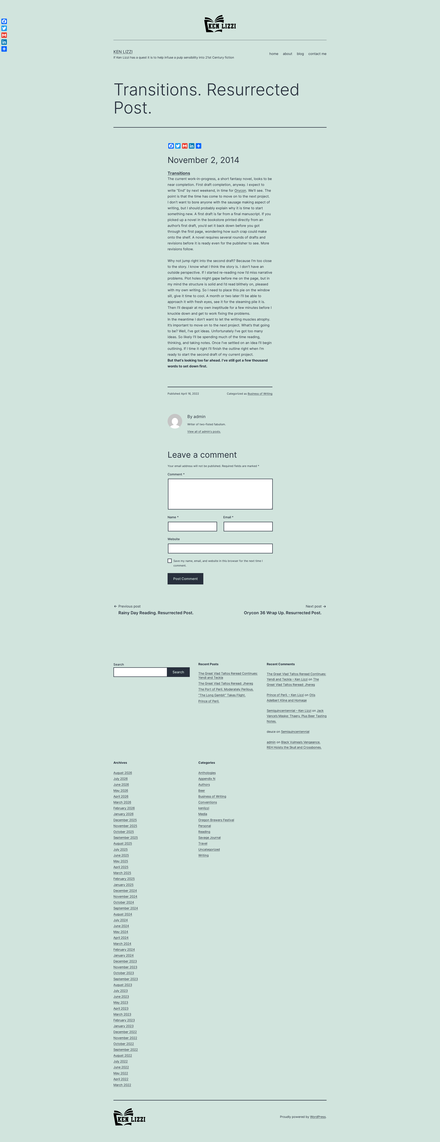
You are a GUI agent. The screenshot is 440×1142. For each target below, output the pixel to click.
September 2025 (125, 837)
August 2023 (122, 985)
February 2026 (124, 808)
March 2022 (122, 1085)
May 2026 (120, 790)
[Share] (4, 48)
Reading (204, 832)
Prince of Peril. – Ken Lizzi (285, 695)
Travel (202, 843)
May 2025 (120, 861)
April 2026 (120, 796)
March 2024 (122, 943)
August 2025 (122, 843)
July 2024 (120, 920)
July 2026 (120, 778)
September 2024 (125, 908)
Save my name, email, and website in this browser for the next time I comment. (218, 563)
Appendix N (206, 778)
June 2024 (121, 926)
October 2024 (123, 902)
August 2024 (122, 914)
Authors (204, 784)
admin (271, 742)
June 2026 (121, 784)
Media (202, 814)
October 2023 (123, 973)
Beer (201, 790)
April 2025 (120, 867)
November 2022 (125, 1038)
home (273, 54)
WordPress (318, 1117)
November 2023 (125, 967)
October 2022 (123, 1044)
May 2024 (120, 932)
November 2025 (125, 826)
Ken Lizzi (123, 51)
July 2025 (120, 849)
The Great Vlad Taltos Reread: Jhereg (225, 683)
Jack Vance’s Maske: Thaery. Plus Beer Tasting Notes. (297, 716)
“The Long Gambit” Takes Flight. (222, 695)
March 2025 (122, 873)
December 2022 (125, 1032)
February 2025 (124, 879)
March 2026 (122, 802)
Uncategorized (209, 849)
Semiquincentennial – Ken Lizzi (289, 710)
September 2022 (125, 1049)
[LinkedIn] (4, 42)
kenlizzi (203, 808)
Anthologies (207, 773)
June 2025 (121, 855)
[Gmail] (4, 35)
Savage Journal (209, 837)
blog (300, 54)
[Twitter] (4, 28)
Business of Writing (260, 393)
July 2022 (120, 1061)
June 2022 (121, 1067)
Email (228, 517)
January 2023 (123, 1026)
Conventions (207, 802)
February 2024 (124, 949)
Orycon (240, 190)
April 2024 (121, 937)
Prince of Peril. (208, 701)
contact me (317, 54)
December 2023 (125, 961)
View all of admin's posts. (204, 431)
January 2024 (123, 955)
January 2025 (123, 885)
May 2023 (120, 1002)
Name (173, 517)
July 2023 (120, 990)
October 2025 (123, 832)
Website (174, 539)
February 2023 (124, 1020)
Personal (204, 826)
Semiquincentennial (295, 731)
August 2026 (122, 773)
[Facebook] (4, 21)
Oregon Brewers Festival (216, 820)
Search (118, 664)
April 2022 (120, 1079)
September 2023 (125, 979)
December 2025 (125, 820)
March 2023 (122, 1014)
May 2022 (120, 1073)
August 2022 (122, 1055)
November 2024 (125, 896)
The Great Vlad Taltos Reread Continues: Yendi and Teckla (228, 675)
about (287, 54)
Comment (176, 474)
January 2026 (123, 814)
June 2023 (121, 996)
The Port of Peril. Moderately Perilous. (226, 689)
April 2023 (120, 1008)
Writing (203, 855)
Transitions (179, 173)
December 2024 (125, 890)
